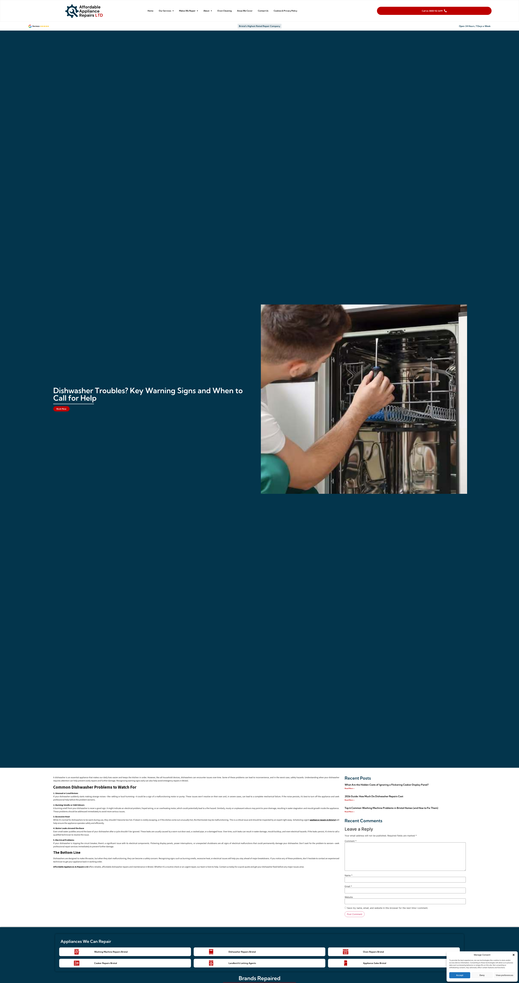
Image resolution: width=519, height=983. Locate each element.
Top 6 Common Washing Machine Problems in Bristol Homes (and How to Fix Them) (391, 808)
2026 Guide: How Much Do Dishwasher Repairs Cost (374, 796)
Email (348, 886)
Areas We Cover (244, 10)
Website (349, 897)
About (206, 10)
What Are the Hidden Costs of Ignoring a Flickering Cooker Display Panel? (387, 784)
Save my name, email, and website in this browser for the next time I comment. (387, 908)
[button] (513, 955)
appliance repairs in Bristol (323, 819)
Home (150, 10)
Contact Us (263, 10)
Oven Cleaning (224, 10)
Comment (350, 841)
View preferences (504, 975)
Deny (482, 975)
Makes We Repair (187, 10)
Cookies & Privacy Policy (285, 10)
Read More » (349, 788)
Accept (459, 975)
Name (348, 875)
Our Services (165, 10)
